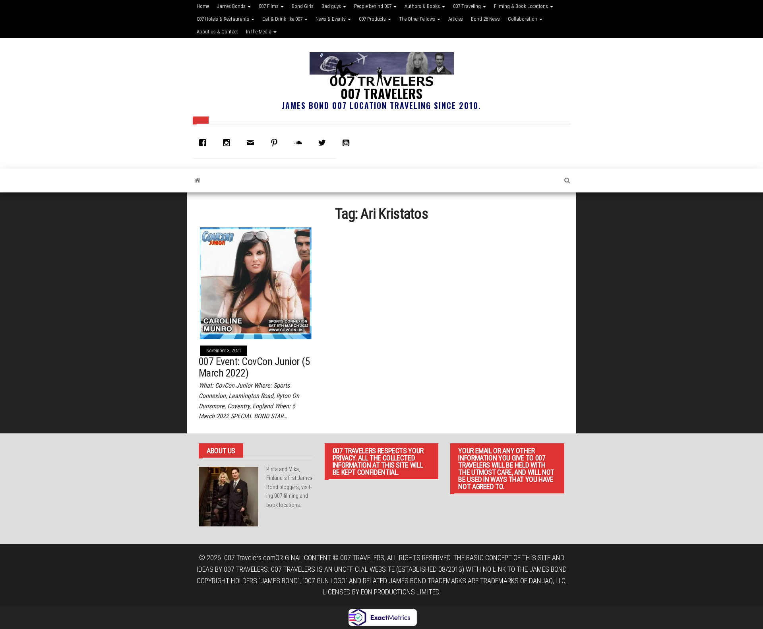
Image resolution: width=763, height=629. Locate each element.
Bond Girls (303, 6)
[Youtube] (348, 143)
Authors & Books (423, 6)
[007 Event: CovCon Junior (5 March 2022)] (256, 282)
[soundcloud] (300, 143)
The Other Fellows (417, 19)
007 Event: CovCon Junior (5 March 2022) (254, 367)
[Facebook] (205, 143)
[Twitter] (324, 143)
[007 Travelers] (198, 180)
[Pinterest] (276, 143)
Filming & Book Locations (521, 6)
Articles (455, 19)
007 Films (269, 6)
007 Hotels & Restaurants (223, 19)
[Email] (252, 143)
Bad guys (331, 6)
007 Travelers (381, 93)
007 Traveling (467, 6)
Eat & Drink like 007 (283, 19)
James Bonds (232, 6)
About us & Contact (217, 32)
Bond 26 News (485, 19)
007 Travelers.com (249, 557)
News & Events (331, 19)
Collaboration (523, 19)
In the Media (259, 32)
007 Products (373, 19)
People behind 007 (373, 6)
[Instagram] (228, 143)
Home (203, 6)
